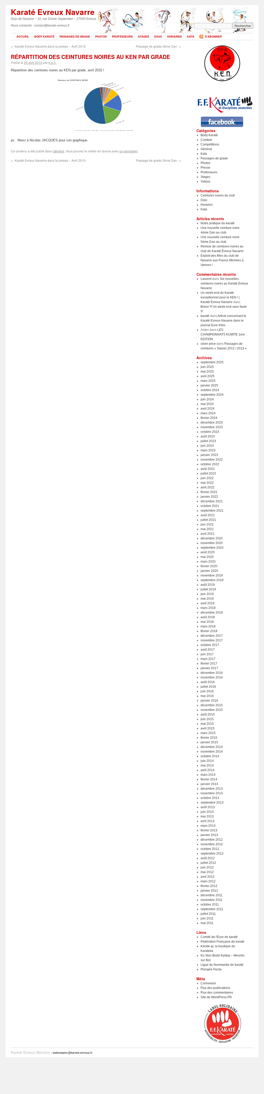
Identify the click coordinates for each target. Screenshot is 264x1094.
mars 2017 (208, 659)
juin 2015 (207, 719)
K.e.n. (52, 62)
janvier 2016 (209, 700)
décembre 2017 (212, 636)
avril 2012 (207, 876)
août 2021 (208, 515)
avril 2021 (207, 534)
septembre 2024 (212, 395)
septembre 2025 (212, 362)
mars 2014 (208, 775)
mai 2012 (207, 872)
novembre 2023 (212, 427)
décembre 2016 (212, 673)
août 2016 (208, 682)
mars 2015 (208, 733)
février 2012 (209, 886)
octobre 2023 (210, 432)
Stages (143, 36)
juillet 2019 (208, 589)
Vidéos (205, 181)
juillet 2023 (208, 441)
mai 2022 (207, 483)
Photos (101, 36)
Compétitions (210, 144)
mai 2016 (207, 696)
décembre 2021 (212, 501)
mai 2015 (207, 724)
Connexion (208, 983)
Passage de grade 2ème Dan (158, 46)
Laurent (206, 279)
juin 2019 (207, 594)
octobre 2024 (210, 390)
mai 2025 (207, 371)
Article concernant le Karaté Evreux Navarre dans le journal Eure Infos (223, 320)
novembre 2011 (211, 900)
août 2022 (208, 469)
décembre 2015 (212, 705)
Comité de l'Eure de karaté (219, 937)
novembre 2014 (212, 751)
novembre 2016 (212, 677)
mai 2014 (207, 765)
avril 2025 (207, 376)
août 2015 (208, 714)
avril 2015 (207, 728)
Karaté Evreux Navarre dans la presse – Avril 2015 (48, 46)
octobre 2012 (210, 849)
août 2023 (208, 436)
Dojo (158, 36)
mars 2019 (208, 608)
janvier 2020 (209, 571)
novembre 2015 (212, 710)
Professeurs (122, 36)
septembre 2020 (212, 547)
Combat (206, 140)
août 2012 (208, 858)
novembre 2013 (212, 793)
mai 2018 (207, 622)
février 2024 (209, 418)
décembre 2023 (212, 422)
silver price (208, 344)
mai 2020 (207, 557)
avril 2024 (207, 408)
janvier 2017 (209, 668)
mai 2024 (207, 404)
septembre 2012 (212, 853)
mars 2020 (208, 561)
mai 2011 (207, 923)
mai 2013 (207, 816)
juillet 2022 (208, 473)
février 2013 (209, 830)
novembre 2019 (212, 575)
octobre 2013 (210, 798)
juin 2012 (207, 867)
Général (58, 151)
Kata (190, 36)
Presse (205, 167)
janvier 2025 (209, 385)
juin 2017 (207, 654)
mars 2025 (208, 381)
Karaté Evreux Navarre (53, 11)
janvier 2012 (209, 890)
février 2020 (209, 566)
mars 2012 (208, 881)
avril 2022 (207, 487)
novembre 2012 (212, 844)
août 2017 (208, 649)
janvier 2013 (209, 835)
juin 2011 (207, 918)
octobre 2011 (210, 904)
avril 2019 (207, 603)
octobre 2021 (210, 506)
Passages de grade (75, 36)
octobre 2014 (210, 756)
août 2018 (208, 617)
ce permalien (128, 151)
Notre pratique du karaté (218, 223)
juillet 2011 (208, 914)
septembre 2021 (212, 510)
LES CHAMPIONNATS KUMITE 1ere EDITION (223, 334)
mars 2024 (208, 413)
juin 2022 (207, 478)
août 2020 (208, 552)
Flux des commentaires (217, 992)
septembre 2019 (212, 580)
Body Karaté (44, 36)
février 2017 (209, 663)
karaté (205, 316)
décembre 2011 (211, 895)
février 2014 (209, 779)
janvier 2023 (209, 455)
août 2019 (208, 585)
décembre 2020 (212, 538)
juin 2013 (207, 812)
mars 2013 (208, 826)
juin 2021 (207, 524)
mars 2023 (208, 450)
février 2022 (209, 492)
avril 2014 (207, 770)
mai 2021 (207, 529)
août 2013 (208, 807)
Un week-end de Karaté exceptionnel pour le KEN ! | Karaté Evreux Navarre (220, 297)
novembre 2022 (212, 459)
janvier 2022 (209, 496)
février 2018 (209, 631)
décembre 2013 (212, 788)
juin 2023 (207, 445)
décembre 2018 (212, 612)
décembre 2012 (212, 839)
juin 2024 (207, 399)
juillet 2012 (208, 863)
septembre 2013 (212, 802)
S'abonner (213, 36)
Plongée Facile (211, 969)
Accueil (22, 36)
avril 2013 (207, 821)
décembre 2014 (212, 747)
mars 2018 (208, 626)
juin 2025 (207, 367)
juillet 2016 (208, 686)
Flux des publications (215, 988)
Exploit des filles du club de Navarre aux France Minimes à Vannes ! (222, 260)
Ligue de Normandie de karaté (222, 965)
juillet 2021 (208, 520)
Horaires (174, 36)
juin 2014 (207, 761)
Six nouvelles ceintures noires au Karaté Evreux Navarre (224, 283)
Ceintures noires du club (218, 195)
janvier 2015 (209, 742)
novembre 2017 (212, 640)
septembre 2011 (212, 909)
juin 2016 (207, 691)
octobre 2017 (210, 645)
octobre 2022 (210, 464)
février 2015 (209, 737)
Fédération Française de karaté (222, 941)
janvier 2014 (209, 784)
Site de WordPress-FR (216, 997)
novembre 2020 (212, 543)
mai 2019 (207, 598)
